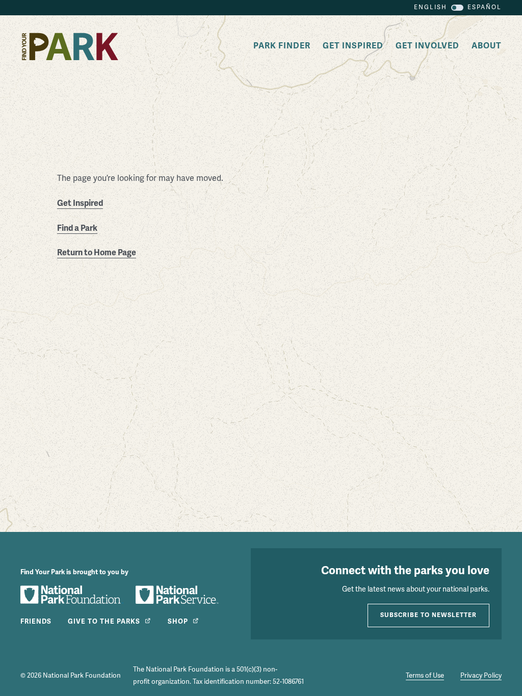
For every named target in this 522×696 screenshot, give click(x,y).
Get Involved (427, 46)
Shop (178, 622)
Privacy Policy (481, 676)
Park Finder (281, 46)
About (487, 46)
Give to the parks (104, 622)
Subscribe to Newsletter (428, 615)
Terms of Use (425, 676)
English (430, 7)
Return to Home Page (96, 253)
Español (484, 7)
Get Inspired (353, 46)
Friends (35, 622)
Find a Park (77, 228)
